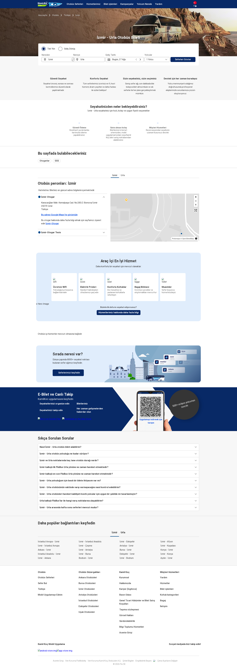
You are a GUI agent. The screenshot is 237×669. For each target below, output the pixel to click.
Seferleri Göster (183, 59)
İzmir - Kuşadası (168, 545)
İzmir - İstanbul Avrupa (48, 545)
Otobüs (55, 15)
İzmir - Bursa (85, 554)
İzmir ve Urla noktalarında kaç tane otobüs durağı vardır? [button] (69, 460)
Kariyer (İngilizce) (128, 589)
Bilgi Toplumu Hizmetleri (131, 627)
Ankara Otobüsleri (88, 577)
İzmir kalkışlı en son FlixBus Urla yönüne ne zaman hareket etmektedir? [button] (76, 474)
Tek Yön (51, 48)
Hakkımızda (125, 583)
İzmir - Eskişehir (127, 541)
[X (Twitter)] (172, 650)
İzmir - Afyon (166, 541)
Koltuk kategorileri (169, 594)
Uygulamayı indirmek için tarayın (150, 420)
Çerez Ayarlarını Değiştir (167, 661)
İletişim (163, 606)
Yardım (163, 577)
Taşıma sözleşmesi (129, 609)
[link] (118, 363)
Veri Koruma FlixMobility (75, 661)
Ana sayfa (42, 15)
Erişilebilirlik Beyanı (144, 661)
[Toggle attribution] (196, 238)
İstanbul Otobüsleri (88, 600)
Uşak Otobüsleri (87, 612)
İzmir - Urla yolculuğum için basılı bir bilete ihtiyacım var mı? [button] (70, 480)
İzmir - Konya (166, 554)
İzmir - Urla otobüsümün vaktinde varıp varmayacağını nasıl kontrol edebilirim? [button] (80, 487)
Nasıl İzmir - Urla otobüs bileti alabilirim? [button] (60, 447)
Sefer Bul (42, 583)
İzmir (77, 15)
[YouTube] (170, 650)
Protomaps (176, 238)
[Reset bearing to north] (196, 205)
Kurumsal (124, 577)
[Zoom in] (196, 197)
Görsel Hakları (126, 615)
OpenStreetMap (188, 238)
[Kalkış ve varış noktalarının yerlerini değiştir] (73, 59)
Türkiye (67, 15)
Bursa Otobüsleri (87, 583)
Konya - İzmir (166, 549)
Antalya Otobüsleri (88, 594)
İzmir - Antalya (86, 549)
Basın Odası (125, 594)
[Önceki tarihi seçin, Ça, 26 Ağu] (136, 59)
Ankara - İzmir (44, 549)
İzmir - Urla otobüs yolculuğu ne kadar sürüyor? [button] (64, 453)
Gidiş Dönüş (69, 48)
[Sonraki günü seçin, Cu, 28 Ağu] (140, 59)
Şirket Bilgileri (128, 661)
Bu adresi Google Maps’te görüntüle (59, 214)
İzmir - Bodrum (127, 558)
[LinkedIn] (171, 650)
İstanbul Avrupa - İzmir (48, 541)
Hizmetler (165, 583)
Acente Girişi (125, 632)
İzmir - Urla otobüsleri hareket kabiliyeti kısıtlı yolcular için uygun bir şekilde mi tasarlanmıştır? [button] (88, 494)
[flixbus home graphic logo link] (50, 4)
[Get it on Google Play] (47, 650)
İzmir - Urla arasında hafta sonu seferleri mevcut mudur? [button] (69, 507)
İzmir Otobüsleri (87, 589)
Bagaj (163, 600)
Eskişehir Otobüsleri (89, 606)
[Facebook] (169, 650)
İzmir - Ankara (44, 558)
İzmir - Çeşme (85, 545)
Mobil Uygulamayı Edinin (50, 594)
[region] (154, 218)
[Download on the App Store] (64, 650)
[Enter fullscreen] (196, 210)
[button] (72, 197)
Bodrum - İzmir (86, 558)
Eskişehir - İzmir (127, 554)
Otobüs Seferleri (46, 577)
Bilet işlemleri (166, 589)
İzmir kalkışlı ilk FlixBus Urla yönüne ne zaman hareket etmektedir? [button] (74, 467)
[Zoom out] (196, 201)
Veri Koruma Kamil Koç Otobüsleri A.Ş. (104, 661)
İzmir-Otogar (52, 223)
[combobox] (59, 59)
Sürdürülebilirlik (127, 621)
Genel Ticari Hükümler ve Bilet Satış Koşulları (137, 602)
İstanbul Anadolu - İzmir (49, 554)
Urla (123, 175)
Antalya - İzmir (126, 545)
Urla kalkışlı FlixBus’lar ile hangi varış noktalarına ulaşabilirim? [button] (71, 500)
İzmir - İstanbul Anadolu (90, 541)
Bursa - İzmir (126, 549)
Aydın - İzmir (166, 558)
